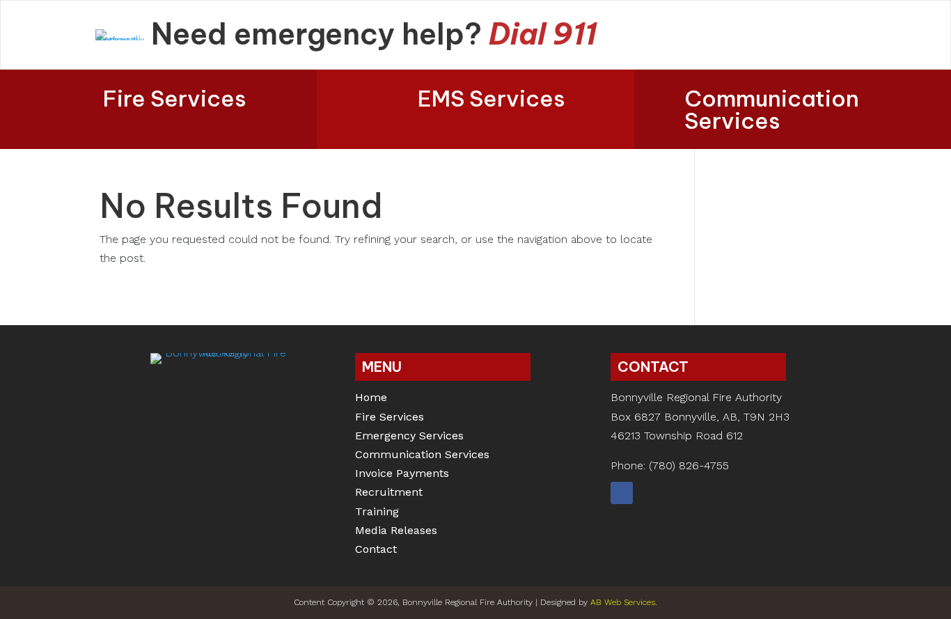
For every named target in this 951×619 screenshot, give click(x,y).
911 (575, 33)
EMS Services (491, 98)
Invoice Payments (402, 474)
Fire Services (174, 98)
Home (371, 398)
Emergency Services (409, 437)
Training (377, 513)
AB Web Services (622, 602)
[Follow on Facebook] (622, 493)
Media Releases (396, 531)
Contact (376, 550)
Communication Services (771, 109)
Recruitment (389, 493)
